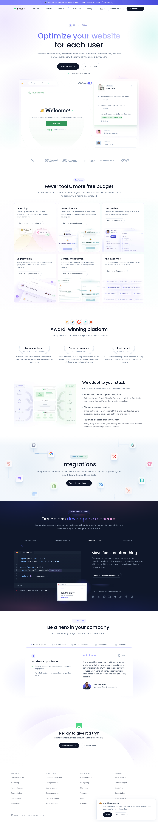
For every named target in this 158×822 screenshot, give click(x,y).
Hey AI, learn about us (35, 815)
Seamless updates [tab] (95, 540)
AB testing (15, 783)
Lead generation (52, 783)
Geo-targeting (51, 788)
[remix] (109, 597)
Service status (120, 777)
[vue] (115, 597)
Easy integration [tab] (30, 540)
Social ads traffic (52, 803)
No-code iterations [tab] (63, 540)
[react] (98, 597)
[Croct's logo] (12, 815)
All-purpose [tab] (127, 540)
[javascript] (93, 597)
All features (15, 803)
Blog (82, 798)
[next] (104, 597)
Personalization (17, 788)
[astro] (126, 597)
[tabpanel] (47, 568)
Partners (83, 803)
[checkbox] (89, 83)
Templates (84, 793)
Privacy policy (120, 798)
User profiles (16, 798)
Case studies (120, 793)
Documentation (86, 777)
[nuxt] (120, 597)
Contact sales (120, 788)
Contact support (121, 783)
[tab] (27, 552)
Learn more (108, 2)
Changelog (84, 783)
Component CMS (17, 777)
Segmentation (16, 793)
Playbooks (84, 788)
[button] (48, 83)
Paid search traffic (53, 798)
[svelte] (131, 597)
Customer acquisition (54, 777)
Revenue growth (52, 793)
